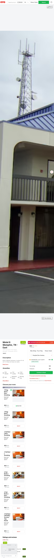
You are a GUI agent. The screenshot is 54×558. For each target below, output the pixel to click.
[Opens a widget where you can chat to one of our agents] (9, 550)
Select (18, 426)
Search (44, 2)
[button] (41, 379)
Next (51, 172)
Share (50, 6)
